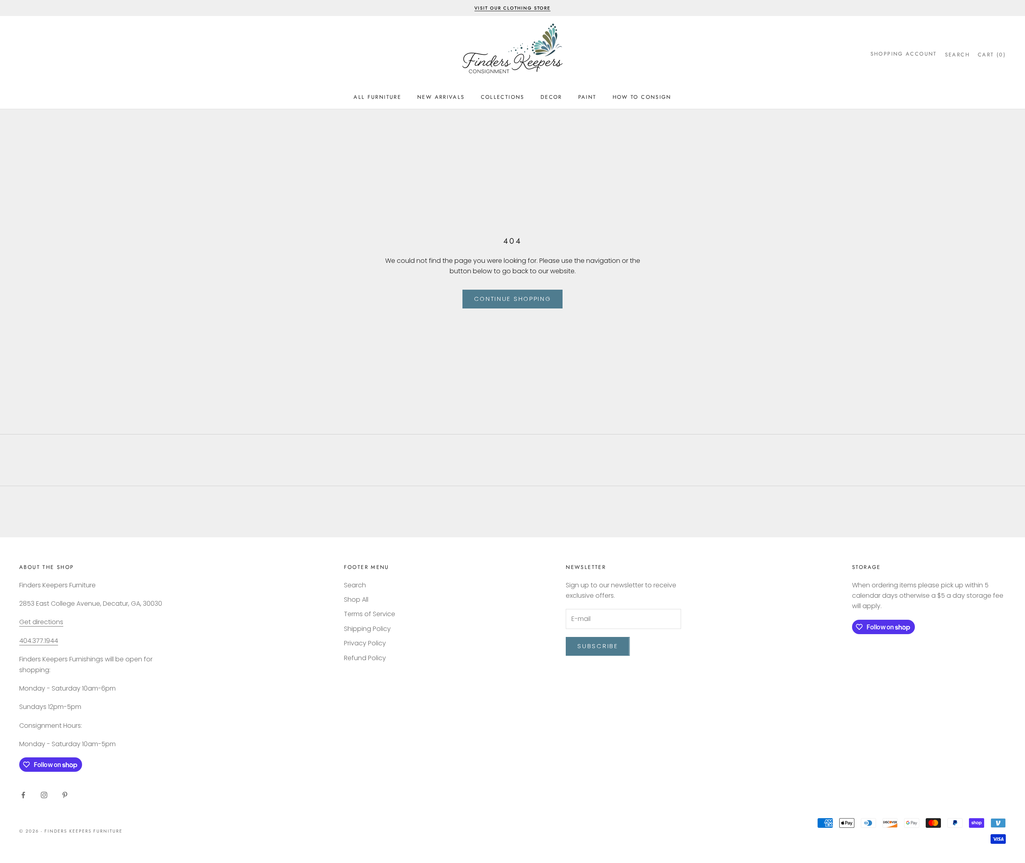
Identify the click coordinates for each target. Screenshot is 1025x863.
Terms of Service (369, 614)
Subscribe (597, 646)
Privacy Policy (365, 643)
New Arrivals (441, 97)
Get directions (41, 622)
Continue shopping (512, 298)
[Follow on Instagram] (44, 795)
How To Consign (642, 97)
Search (355, 585)
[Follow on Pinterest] (65, 795)
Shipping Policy (367, 628)
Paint (587, 97)
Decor (551, 97)
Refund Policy (365, 658)
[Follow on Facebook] (23, 795)
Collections (503, 97)
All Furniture (377, 97)
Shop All (356, 599)
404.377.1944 (38, 640)
